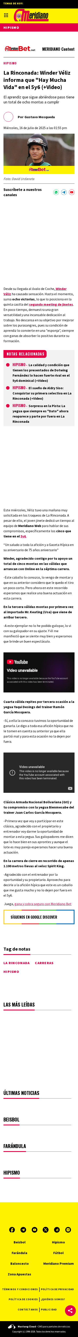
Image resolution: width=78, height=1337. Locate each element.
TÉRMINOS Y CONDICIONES (20, 1289)
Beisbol (20, 1242)
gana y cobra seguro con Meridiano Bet (43, 904)
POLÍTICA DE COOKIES (23, 1299)
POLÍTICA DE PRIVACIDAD (57, 1289)
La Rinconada (16, 963)
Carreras (44, 963)
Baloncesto (19, 1263)
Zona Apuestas (19, 1274)
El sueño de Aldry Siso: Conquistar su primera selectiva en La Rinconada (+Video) (42, 393)
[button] (70, 1310)
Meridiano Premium (58, 1263)
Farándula (19, 1253)
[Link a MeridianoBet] (20, 49)
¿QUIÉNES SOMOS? (53, 1299)
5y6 (23, 536)
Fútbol (58, 1253)
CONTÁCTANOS (28, 1309)
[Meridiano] (31, 15)
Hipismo (10, 63)
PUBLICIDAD (49, 1309)
